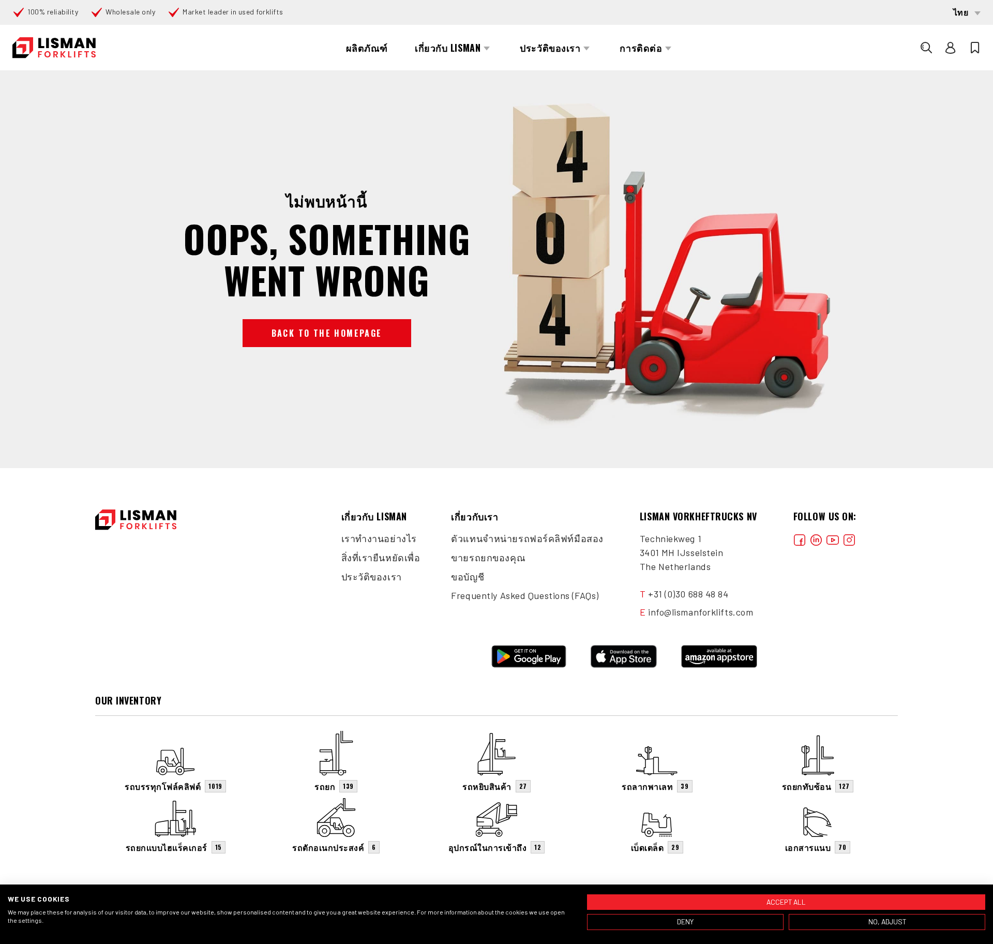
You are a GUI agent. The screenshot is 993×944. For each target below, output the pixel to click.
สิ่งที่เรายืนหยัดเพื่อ (380, 557)
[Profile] (950, 47)
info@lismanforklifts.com (700, 612)
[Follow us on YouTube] (832, 539)
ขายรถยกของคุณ (488, 557)
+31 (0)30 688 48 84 (688, 594)
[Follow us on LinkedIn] (816, 539)
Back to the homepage (327, 333)
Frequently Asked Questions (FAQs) (524, 595)
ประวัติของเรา (371, 576)
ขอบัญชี (467, 576)
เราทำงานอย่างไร (379, 538)
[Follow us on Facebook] (799, 539)
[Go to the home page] (54, 47)
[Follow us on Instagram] (849, 539)
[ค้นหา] (926, 47)
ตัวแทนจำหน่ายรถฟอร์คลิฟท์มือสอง (527, 538)
